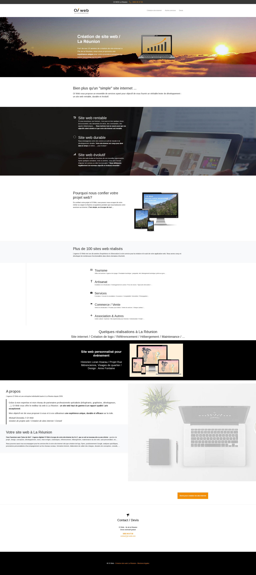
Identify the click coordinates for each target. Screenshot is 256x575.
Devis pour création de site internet (193, 496)
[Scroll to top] (251, 570)
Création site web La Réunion (125, 563)
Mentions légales (143, 563)
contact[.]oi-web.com (128, 536)
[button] (5, 360)
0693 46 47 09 (137, 2)
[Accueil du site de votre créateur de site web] (81, 10)
